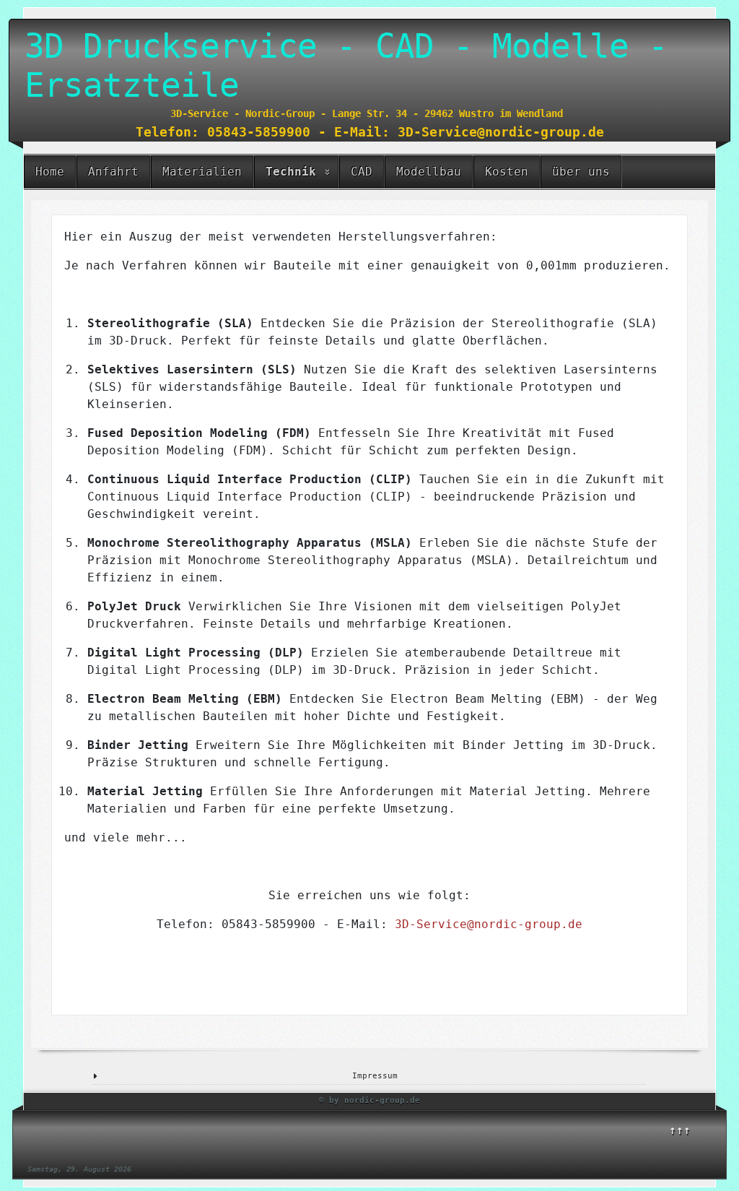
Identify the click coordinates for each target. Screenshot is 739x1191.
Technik (291, 171)
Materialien (202, 171)
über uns (581, 171)
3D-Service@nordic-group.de (488, 924)
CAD (361, 171)
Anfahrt (113, 171)
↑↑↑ (680, 1130)
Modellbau (428, 171)
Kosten (506, 171)
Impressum (375, 1075)
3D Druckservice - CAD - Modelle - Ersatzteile (346, 66)
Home (49, 171)
